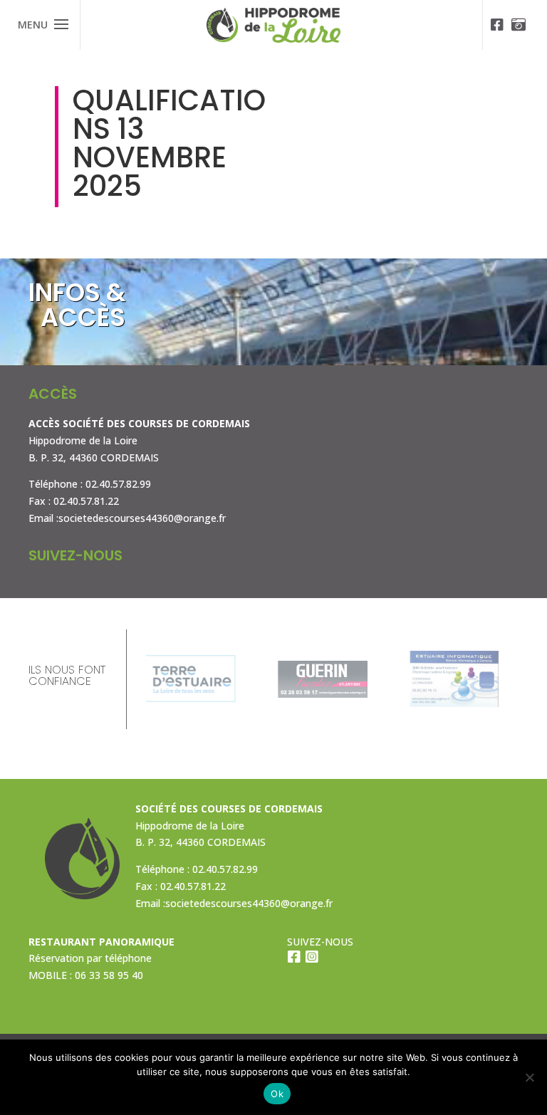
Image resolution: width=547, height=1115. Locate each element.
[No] (529, 1077)
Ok (277, 1093)
